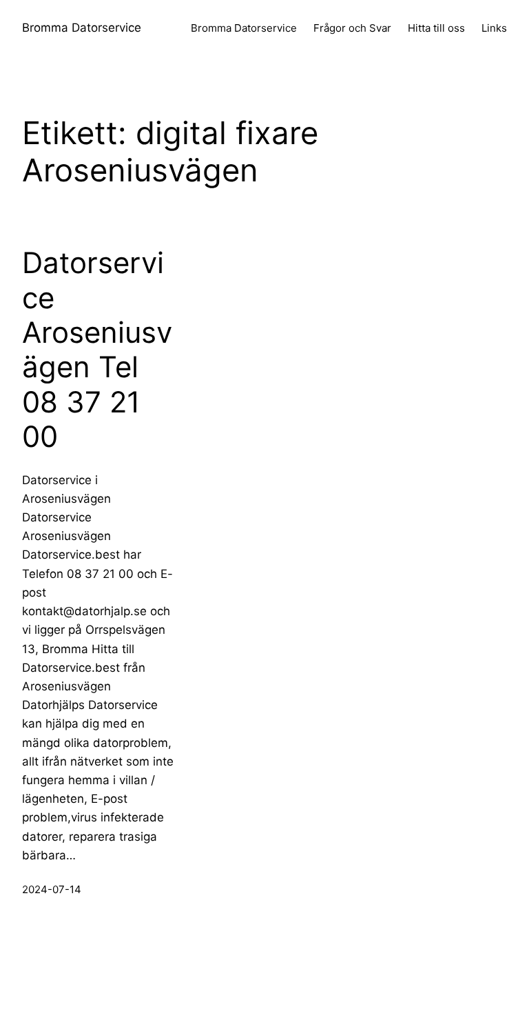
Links (494, 27)
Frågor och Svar (352, 27)
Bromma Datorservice (81, 27)
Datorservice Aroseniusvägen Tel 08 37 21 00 (97, 350)
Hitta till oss (436, 27)
